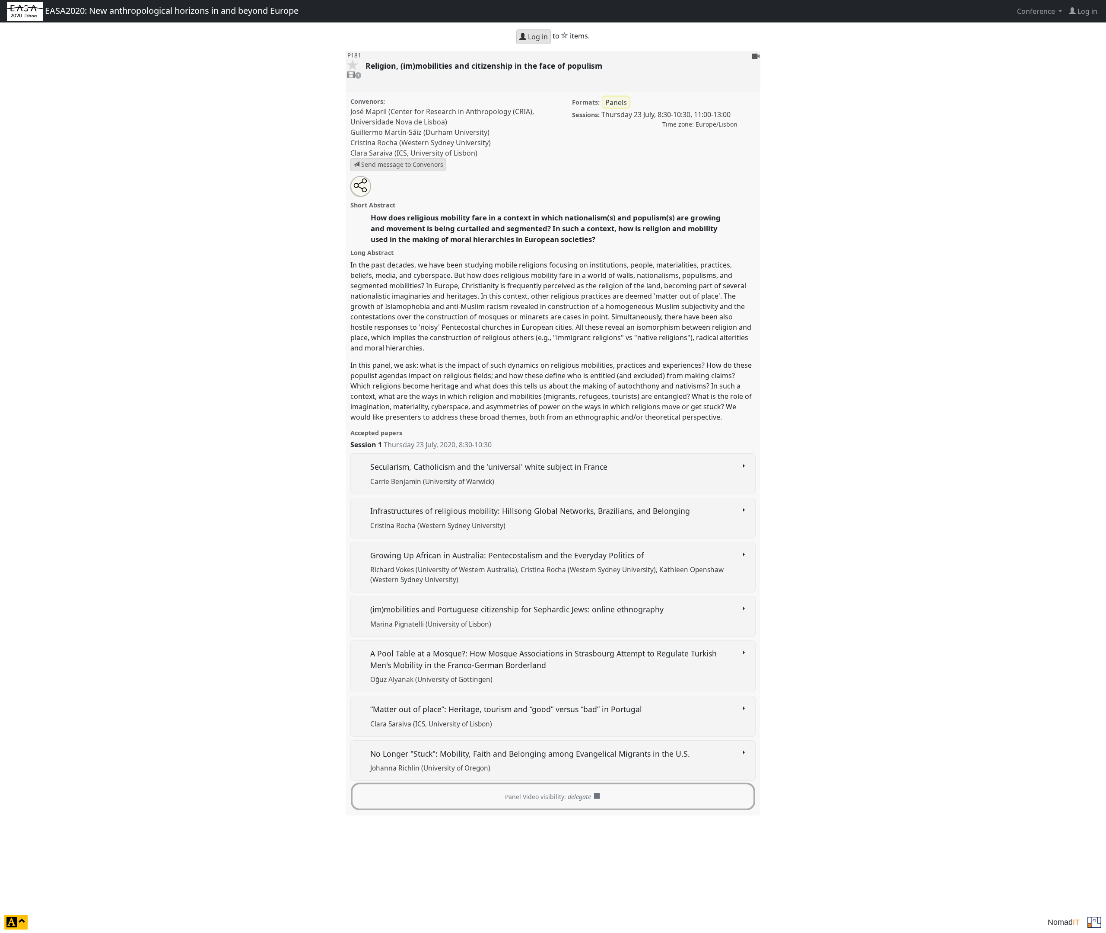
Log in (537, 36)
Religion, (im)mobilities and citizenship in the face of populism (484, 66)
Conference (1037, 11)
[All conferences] (1094, 921)
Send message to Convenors (401, 164)
